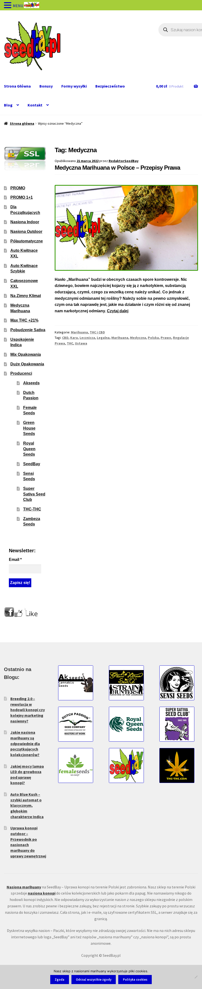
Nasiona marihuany (24, 886)
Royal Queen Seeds (29, 448)
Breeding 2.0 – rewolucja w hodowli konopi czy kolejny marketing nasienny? (27, 709)
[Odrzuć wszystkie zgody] (195, 976)
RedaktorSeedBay (123, 161)
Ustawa (81, 343)
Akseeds (31, 383)
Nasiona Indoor (24, 222)
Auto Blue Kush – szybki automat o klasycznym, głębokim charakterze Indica (27, 805)
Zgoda (59, 979)
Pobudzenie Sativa (27, 330)
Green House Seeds (29, 428)
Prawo (166, 337)
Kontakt (35, 105)
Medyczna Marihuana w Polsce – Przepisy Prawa (117, 167)
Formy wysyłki (74, 86)
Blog (8, 105)
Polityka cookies (135, 979)
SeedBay (31, 464)
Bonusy (46, 86)
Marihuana (79, 332)
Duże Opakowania (27, 364)
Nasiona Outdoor (26, 231)
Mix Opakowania (25, 354)
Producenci (21, 373)
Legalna (103, 337)
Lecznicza (87, 337)
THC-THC (32, 509)
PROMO (17, 188)
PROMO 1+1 (21, 197)
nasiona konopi (41, 893)
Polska (153, 337)
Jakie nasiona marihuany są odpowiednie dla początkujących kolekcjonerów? (25, 743)
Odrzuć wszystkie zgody (93, 979)
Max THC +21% (24, 320)
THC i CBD (97, 332)
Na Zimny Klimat (25, 296)
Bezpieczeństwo (110, 86)
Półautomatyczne (26, 241)
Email (15, 559)
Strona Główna (17, 86)
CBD (65, 337)
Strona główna (22, 123)
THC (70, 343)
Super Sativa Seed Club (34, 494)
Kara (74, 337)
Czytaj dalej (117, 311)
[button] (8, 6)
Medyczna (138, 337)
